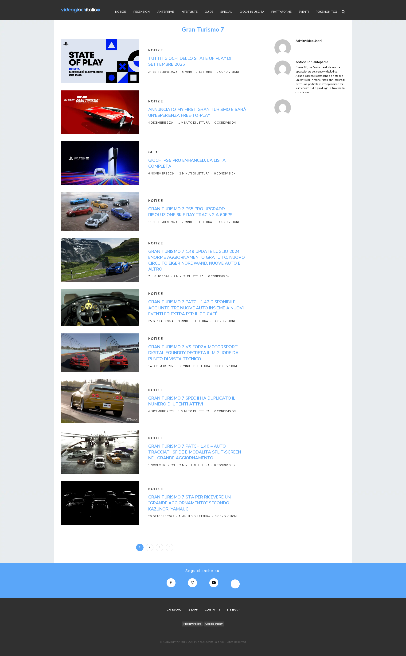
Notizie (155, 50)
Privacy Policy (192, 623)
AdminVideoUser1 (309, 41)
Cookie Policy (214, 623)
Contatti (212, 609)
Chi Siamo (174, 609)
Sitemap (233, 609)
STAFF (193, 609)
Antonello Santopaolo (312, 62)
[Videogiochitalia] (80, 10)
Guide (153, 152)
